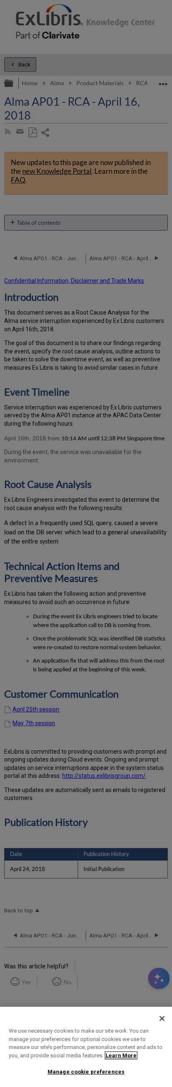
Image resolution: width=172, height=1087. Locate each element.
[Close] (162, 1018)
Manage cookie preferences (86, 1072)
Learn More (121, 1055)
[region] (86, 1047)
